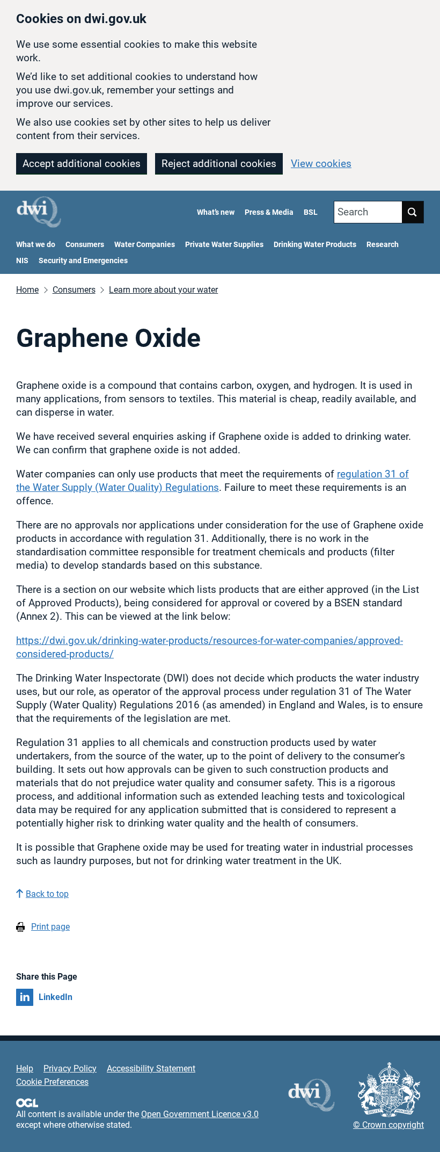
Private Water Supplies (224, 244)
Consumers (84, 244)
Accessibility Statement (151, 1068)
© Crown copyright (388, 1125)
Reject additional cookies (219, 163)
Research (382, 244)
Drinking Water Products (315, 244)
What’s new (215, 212)
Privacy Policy (70, 1068)
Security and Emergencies (83, 260)
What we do (35, 244)
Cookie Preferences (52, 1082)
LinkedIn (55, 997)
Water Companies (144, 244)
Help (24, 1068)
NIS (22, 260)
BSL (311, 212)
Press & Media (269, 212)
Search (353, 212)
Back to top (47, 894)
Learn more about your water (163, 290)
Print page (50, 927)
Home (27, 290)
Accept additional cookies (82, 163)
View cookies (321, 163)
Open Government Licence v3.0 (200, 1114)
